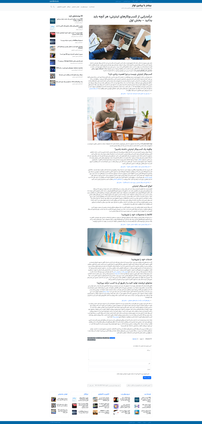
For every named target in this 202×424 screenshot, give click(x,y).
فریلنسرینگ (116, 317)
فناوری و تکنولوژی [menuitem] (61, 7)
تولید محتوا (106, 292)
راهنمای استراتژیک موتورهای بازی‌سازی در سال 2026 (69, 68)
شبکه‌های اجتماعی (117, 179)
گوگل (139, 160)
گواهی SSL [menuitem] (135, 1)
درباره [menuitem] (144, 422)
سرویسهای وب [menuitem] (84, 7)
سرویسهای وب (125, 394)
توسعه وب (112, 338)
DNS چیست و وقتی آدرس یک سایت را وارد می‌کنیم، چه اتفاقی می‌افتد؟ (70, 20)
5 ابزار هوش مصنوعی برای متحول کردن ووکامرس (146, 412)
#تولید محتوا (99, 338)
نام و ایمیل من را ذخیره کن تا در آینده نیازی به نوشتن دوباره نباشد (133, 374)
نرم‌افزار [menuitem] (69, 7)
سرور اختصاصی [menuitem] (126, 1)
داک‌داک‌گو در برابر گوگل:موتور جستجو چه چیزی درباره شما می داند (125, 399)
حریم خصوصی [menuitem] (132, 422)
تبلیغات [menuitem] (139, 422)
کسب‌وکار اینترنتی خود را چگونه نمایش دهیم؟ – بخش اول (135, 167)
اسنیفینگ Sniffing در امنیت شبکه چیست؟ (72, 41)
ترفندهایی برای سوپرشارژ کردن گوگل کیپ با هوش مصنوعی (125, 406)
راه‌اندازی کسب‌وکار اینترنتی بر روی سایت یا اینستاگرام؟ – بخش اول (133, 183)
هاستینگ (117, 274)
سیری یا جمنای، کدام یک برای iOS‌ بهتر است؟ (71, 54)
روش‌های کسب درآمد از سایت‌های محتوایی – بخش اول (136, 301)
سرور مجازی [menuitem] (118, 1)
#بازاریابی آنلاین (106, 338)
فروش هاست (124, 272)
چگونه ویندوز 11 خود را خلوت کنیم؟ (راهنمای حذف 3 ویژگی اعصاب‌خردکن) (69, 33)
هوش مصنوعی (62, 394)
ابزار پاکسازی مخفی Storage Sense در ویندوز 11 (70, 61)
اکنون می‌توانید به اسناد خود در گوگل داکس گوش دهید (124, 412)
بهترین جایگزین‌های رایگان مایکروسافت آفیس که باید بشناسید (69, 27)
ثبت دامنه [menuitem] (149, 1)
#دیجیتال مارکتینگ (91, 338)
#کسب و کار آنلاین (91, 340)
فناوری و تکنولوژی (103, 394)
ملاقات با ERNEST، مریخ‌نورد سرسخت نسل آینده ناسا (104, 412)
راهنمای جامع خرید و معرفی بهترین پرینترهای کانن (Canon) (70, 47)
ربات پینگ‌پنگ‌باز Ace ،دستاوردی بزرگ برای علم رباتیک (69, 82)
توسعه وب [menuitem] (91, 7)
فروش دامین (116, 272)
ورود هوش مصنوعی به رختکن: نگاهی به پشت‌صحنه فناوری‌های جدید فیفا (104, 406)
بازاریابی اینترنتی (148, 177)
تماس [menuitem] (149, 422)
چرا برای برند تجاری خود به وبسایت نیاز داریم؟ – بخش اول (135, 94)
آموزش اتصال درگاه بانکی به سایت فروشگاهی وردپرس (146, 406)
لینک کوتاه (135, 339)
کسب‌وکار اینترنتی (93, 89)
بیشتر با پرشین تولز (142, 5)
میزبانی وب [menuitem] (142, 1)
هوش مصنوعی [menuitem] (75, 7)
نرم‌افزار (86, 394)
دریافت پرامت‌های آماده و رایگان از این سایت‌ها (71, 75)
